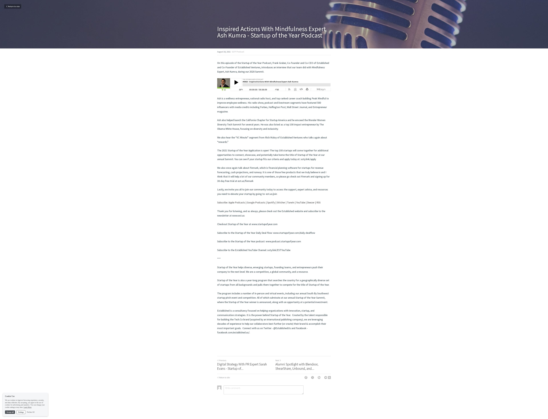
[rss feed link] (329, 377)
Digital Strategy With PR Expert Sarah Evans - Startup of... (242, 366)
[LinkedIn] (319, 377)
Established (223, 310)
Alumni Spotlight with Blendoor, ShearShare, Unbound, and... (296, 366)
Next (277, 360)
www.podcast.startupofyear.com (283, 241)
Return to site (14, 6)
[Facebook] (306, 377)
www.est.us (238, 215)
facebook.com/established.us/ (233, 332)
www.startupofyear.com (265, 224)
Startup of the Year (227, 267)
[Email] (325, 377)
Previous (222, 360)
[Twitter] (312, 377)
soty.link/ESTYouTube (278, 250)
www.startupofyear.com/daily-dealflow (294, 232)
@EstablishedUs (282, 328)
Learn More (28, 407)
